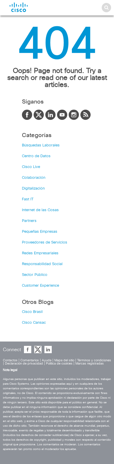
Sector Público (34, 275)
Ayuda (46, 360)
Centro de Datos (36, 156)
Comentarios (29, 360)
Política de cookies (59, 363)
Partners (29, 221)
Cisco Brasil (32, 312)
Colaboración (33, 178)
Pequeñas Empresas (39, 232)
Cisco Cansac (34, 323)
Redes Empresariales (40, 253)
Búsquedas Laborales (41, 145)
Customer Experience (40, 286)
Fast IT (28, 199)
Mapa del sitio (64, 360)
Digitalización (33, 188)
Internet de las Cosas (40, 210)
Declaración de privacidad (24, 363)
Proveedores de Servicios (44, 242)
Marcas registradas (89, 363)
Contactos (10, 360)
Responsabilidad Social (42, 264)
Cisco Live (31, 167)
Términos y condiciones (94, 360)
